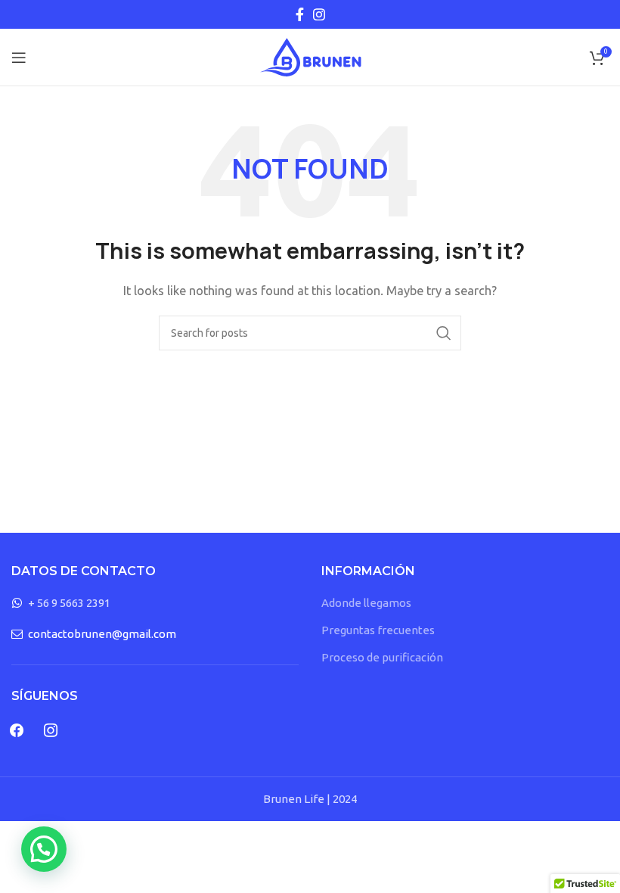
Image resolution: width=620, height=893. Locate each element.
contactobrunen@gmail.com (102, 633)
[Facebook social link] (299, 14)
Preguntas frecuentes (378, 630)
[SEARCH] (443, 333)
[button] (44, 849)
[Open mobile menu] (19, 57)
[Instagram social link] (319, 14)
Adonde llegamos (366, 602)
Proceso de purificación (382, 657)
